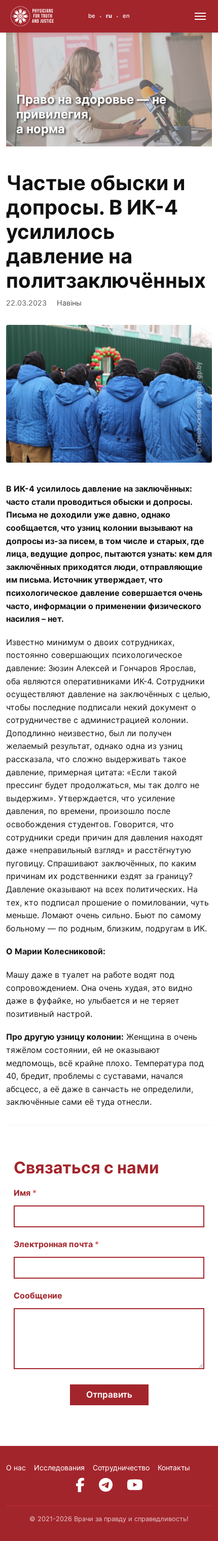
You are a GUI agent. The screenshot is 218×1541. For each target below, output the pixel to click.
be (91, 15)
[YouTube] (135, 1485)
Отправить (109, 1394)
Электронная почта (56, 1244)
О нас (16, 1467)
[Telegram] (106, 1485)
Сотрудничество (121, 1467)
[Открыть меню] (200, 16)
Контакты (174, 1467)
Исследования (59, 1467)
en (126, 15)
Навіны (69, 302)
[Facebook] (80, 1485)
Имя (25, 1193)
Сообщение (38, 1296)
